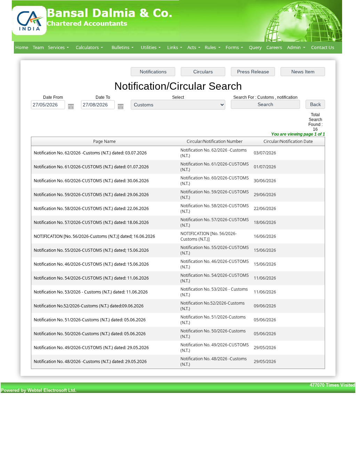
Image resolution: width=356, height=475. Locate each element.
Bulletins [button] (121, 47)
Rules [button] (211, 47)
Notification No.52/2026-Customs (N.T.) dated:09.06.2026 (89, 306)
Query (255, 47)
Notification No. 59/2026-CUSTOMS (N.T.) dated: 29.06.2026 (91, 195)
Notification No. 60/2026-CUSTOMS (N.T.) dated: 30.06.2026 (91, 181)
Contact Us (322, 47)
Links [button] (173, 47)
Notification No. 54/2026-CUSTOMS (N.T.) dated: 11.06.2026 (91, 278)
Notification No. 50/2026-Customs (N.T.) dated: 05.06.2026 (90, 334)
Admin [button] (294, 47)
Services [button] (57, 47)
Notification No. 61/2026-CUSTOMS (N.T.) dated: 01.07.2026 (91, 167)
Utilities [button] (149, 47)
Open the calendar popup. (71, 106)
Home (21, 47)
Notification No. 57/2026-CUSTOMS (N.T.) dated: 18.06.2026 (91, 222)
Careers (274, 47)
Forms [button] (233, 47)
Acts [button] (192, 47)
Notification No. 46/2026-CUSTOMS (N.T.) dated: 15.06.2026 (91, 264)
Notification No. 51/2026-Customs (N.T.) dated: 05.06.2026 (90, 320)
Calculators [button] (88, 47)
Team (38, 47)
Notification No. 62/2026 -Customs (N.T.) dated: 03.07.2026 (90, 153)
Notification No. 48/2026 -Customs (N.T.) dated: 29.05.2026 (90, 361)
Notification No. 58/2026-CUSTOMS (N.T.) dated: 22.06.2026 (91, 208)
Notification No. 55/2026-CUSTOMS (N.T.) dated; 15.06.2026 (91, 250)
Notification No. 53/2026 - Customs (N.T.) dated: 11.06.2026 (91, 292)
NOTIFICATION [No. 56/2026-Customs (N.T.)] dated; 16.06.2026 (94, 236)
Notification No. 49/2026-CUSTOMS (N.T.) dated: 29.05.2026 (91, 348)
